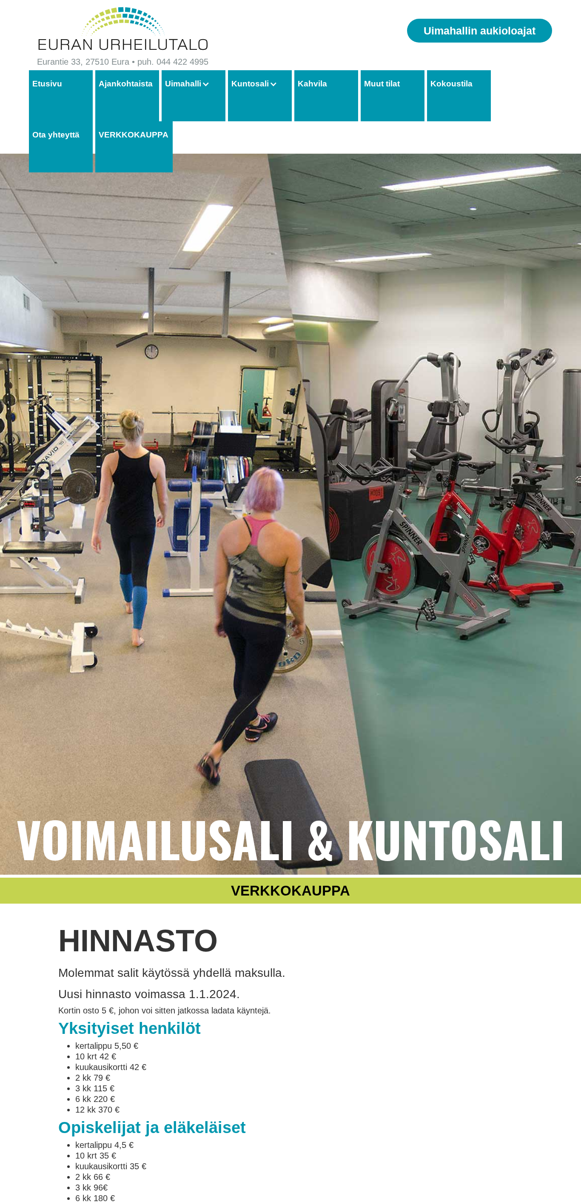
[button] (191, 84)
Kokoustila (451, 83)
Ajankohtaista (126, 83)
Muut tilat (382, 83)
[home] (122, 28)
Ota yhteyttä (56, 134)
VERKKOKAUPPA (133, 134)
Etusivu (47, 83)
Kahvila (312, 83)
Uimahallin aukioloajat (479, 31)
